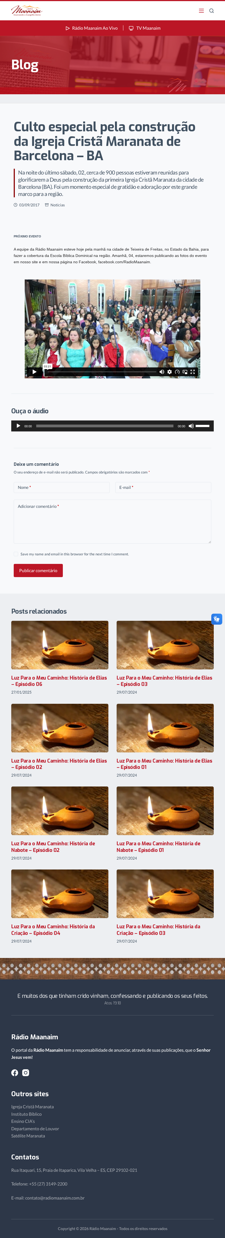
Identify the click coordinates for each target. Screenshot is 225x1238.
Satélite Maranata (28, 1135)
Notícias (57, 205)
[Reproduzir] (18, 426)
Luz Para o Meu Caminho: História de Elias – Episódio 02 (59, 764)
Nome (24, 487)
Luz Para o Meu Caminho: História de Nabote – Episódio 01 (158, 846)
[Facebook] (14, 1072)
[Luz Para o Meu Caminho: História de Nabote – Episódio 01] (165, 810)
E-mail (126, 487)
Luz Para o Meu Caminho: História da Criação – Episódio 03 (158, 929)
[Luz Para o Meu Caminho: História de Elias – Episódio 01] (165, 728)
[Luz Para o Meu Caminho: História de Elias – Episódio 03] (165, 645)
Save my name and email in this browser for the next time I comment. (75, 554)
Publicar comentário (38, 570)
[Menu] (201, 10)
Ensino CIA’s (23, 1121)
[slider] (203, 425)
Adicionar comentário (38, 506)
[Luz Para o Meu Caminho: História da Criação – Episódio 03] (165, 893)
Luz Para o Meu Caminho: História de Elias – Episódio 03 (164, 681)
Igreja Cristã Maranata (32, 1106)
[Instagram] (25, 1072)
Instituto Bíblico (26, 1114)
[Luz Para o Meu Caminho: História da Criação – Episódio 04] (59, 893)
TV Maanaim (148, 28)
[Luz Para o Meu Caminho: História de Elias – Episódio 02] (59, 728)
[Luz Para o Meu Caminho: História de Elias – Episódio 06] (59, 645)
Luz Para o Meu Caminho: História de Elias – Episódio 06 (59, 681)
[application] (112, 425)
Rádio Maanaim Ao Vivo (95, 28)
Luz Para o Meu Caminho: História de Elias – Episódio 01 (164, 764)
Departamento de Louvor (35, 1128)
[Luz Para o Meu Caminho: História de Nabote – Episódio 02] (59, 810)
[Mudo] (191, 426)
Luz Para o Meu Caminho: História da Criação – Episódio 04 (53, 929)
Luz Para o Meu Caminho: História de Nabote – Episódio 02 (53, 846)
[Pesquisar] (211, 11)
